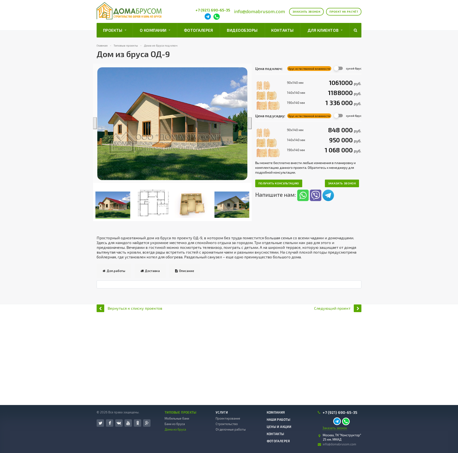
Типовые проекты (181, 412)
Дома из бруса (175, 429)
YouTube (128, 423)
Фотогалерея (198, 30)
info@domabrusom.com (259, 11)
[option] (172, 123)
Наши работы (279, 419)
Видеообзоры (242, 30)
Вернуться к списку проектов (135, 308)
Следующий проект (332, 308)
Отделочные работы (231, 429)
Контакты (282, 30)
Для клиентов (324, 30)
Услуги (222, 412)
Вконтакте (119, 423)
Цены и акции (279, 427)
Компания (276, 412)
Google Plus (147, 423)
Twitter (100, 423)
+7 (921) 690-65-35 (212, 10)
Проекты (114, 30)
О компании (154, 30)
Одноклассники (137, 423)
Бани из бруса (175, 424)
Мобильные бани (177, 418)
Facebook (109, 423)
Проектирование (228, 418)
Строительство (227, 424)
